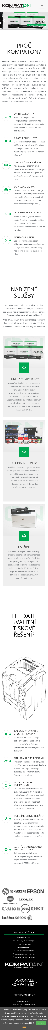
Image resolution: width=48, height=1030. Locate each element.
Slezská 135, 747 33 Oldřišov (24, 941)
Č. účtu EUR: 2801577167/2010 (24, 957)
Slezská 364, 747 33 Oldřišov (24, 1004)
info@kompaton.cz (24, 947)
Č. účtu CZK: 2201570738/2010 (24, 954)
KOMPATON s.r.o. (24, 937)
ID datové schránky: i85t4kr (24, 951)
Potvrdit (41, 1023)
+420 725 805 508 (24, 944)
